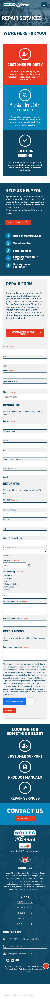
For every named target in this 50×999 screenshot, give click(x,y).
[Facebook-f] (3, 960)
